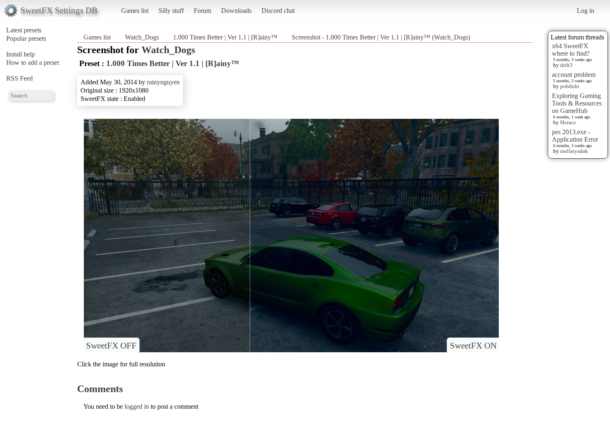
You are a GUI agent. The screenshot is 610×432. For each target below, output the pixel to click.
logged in (136, 406)
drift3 (566, 65)
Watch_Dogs (142, 37)
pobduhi (569, 86)
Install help (20, 54)
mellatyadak (574, 151)
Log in (585, 10)
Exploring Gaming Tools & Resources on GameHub (577, 103)
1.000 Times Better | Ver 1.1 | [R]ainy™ (225, 37)
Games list (135, 10)
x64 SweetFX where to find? (571, 49)
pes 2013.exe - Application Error (575, 135)
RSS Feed (19, 78)
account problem (573, 74)
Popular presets (26, 38)
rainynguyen (163, 82)
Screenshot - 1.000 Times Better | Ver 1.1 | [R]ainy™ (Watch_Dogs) (381, 37)
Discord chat (278, 10)
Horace (568, 122)
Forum (202, 10)
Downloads (236, 10)
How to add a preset (32, 62)
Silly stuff (171, 10)
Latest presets (23, 30)
